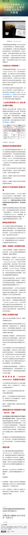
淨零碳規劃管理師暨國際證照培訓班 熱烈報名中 (14, 510)
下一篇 (4, 513)
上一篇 (4, 507)
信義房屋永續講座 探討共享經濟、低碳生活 (14, 516)
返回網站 (6, 1)
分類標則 (6, 122)
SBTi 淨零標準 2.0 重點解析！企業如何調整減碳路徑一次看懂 (14, 472)
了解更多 (9, 529)
